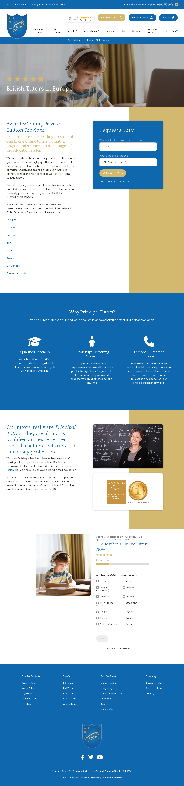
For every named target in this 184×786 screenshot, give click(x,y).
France (10, 227)
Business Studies (108, 624)
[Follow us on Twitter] (91, 757)
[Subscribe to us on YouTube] (99, 757)
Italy (9, 243)
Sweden (11, 258)
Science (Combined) (102, 589)
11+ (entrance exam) (105, 604)
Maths (103, 581)
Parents (71, 31)
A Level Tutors (70, 704)
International (90, 31)
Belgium (11, 220)
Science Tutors (29, 698)
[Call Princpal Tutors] (175, 4)
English (129, 581)
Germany (12, 235)
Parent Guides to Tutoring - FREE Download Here (92, 40)
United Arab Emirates (111, 693)
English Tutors (29, 693)
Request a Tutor (109, 17)
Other (129, 624)
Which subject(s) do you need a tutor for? (122, 140)
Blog (123, 31)
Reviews (136, 31)
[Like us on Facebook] (83, 757)
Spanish (130, 618)
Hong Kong (106, 688)
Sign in (166, 17)
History (103, 611)
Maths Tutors (28, 688)
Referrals (171, 31)
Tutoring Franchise (90, 777)
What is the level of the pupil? (115, 155)
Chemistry (105, 596)
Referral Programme (112, 777)
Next (102, 638)
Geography (132, 602)
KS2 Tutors (68, 688)
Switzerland (13, 266)
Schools (110, 31)
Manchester (107, 709)
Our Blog (150, 693)
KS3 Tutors (68, 693)
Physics (130, 587)
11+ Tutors (56, 31)
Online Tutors (39, 31)
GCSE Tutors (69, 698)
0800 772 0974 (165, 4)
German (104, 618)
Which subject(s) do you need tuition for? (118, 575)
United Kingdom (109, 683)
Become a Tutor (140, 17)
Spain (9, 250)
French (129, 611)
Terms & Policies (69, 777)
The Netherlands (16, 273)
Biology (130, 596)
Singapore (106, 698)
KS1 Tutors (68, 683)
